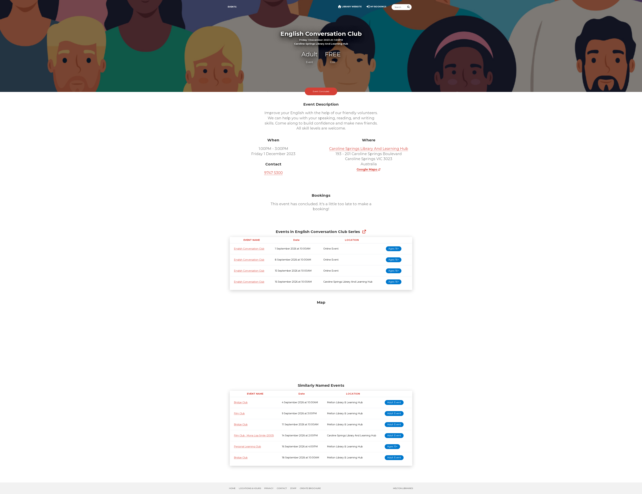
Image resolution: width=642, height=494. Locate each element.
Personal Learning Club (247, 446)
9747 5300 (273, 172)
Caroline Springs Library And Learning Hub (368, 148)
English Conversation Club (249, 248)
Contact (282, 488)
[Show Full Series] (364, 231)
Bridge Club (241, 402)
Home (232, 488)
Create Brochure (310, 488)
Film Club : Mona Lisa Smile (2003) (254, 435)
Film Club (239, 413)
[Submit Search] (408, 7)
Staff (293, 488)
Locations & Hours (250, 488)
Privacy (268, 488)
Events (232, 7)
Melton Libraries (403, 488)
